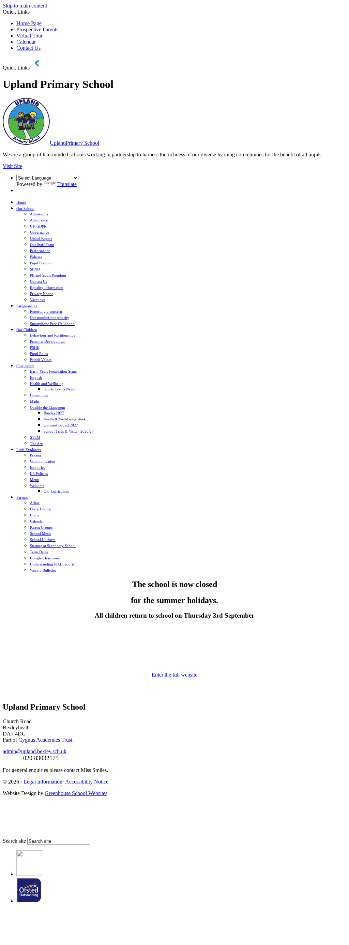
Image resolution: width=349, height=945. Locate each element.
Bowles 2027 (54, 413)
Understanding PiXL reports (52, 564)
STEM (35, 437)
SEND (35, 269)
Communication (42, 461)
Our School (25, 208)
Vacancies (37, 300)
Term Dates (39, 552)
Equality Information (46, 287)
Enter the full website (174, 675)
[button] (37, 63)
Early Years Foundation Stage (53, 371)
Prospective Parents (37, 29)
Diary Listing (40, 509)
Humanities (39, 395)
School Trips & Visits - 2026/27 (69, 431)
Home (21, 202)
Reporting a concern (46, 311)
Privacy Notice (41, 294)
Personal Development (47, 341)
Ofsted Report (41, 238)
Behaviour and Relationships (52, 335)
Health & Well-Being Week (65, 419)
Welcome (37, 486)
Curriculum (25, 366)
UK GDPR (38, 226)
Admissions (39, 214)
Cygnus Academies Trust (45, 740)
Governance (39, 232)
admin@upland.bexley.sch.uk (34, 751)
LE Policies (39, 473)
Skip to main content (25, 6)
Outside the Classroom (47, 407)
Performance (40, 251)
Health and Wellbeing (47, 384)
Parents (22, 497)
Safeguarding (26, 306)
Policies (36, 257)
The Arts (36, 443)
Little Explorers (28, 450)
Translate (67, 184)
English (36, 377)
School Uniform (43, 540)
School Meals (40, 533)
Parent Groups (41, 527)
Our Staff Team (42, 245)
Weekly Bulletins (43, 570)
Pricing (35, 455)
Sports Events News (59, 389)
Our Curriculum (56, 491)
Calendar (26, 42)
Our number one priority (49, 317)
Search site (14, 841)
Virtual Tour (29, 35)
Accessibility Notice (86, 782)
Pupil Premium (42, 263)
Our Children (26, 330)
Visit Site (12, 166)
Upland (74, 143)
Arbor (35, 503)
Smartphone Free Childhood (52, 324)
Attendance (39, 220)
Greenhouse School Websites (76, 793)
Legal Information (43, 782)
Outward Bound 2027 (61, 425)
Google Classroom (44, 558)
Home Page (29, 23)
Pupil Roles (39, 354)
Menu (34, 480)
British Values (40, 360)
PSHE (34, 347)
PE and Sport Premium (48, 275)
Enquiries (37, 467)
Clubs (34, 515)
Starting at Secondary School (53, 546)
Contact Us (28, 48)
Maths (35, 401)
